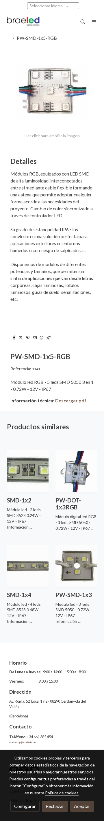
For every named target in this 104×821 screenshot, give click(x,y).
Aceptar (82, 806)
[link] (23, 21)
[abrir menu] (94, 21)
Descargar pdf (70, 400)
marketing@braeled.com (22, 742)
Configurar (25, 806)
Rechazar (55, 806)
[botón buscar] (82, 21)
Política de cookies (62, 792)
